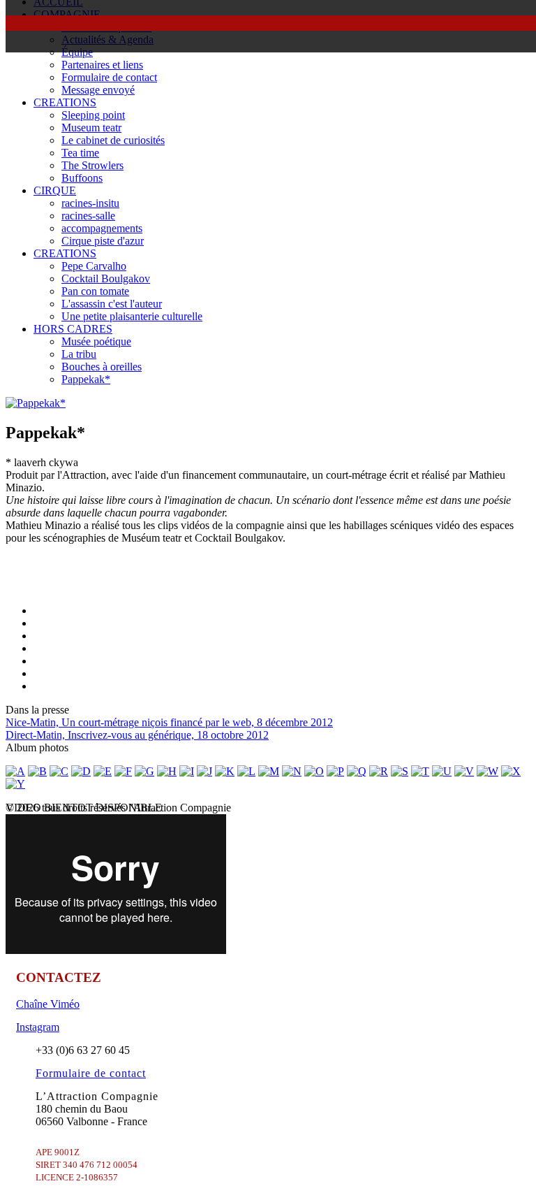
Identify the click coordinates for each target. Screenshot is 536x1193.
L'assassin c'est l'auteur (111, 304)
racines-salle (88, 216)
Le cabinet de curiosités (113, 140)
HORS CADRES (73, 329)
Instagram (37, 1027)
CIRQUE (55, 190)
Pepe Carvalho (93, 266)
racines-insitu (90, 203)
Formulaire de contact (109, 77)
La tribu (78, 354)
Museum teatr (91, 127)
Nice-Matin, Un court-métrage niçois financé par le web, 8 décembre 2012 (169, 722)
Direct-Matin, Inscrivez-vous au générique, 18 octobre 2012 (137, 735)
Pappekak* (85, 379)
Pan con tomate (95, 291)
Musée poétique (96, 341)
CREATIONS (65, 102)
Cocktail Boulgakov (105, 278)
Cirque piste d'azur (102, 241)
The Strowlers (92, 165)
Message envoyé (98, 90)
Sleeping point (93, 115)
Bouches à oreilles (101, 367)
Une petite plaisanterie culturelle (131, 316)
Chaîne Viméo (48, 1004)
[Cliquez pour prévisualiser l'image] (36, 403)
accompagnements (101, 228)
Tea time (80, 153)
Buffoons (82, 178)
